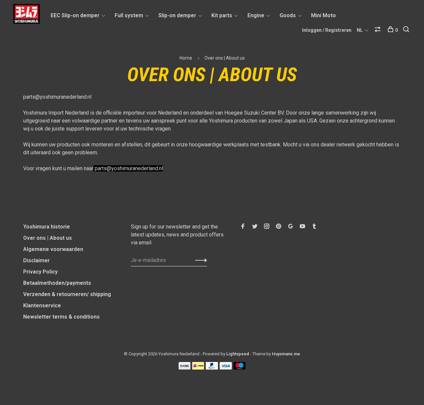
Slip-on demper (177, 15)
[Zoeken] (407, 30)
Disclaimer (36, 260)
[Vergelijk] (378, 30)
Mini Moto (323, 15)
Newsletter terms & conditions (61, 317)
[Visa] (226, 368)
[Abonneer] (199, 260)
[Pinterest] (278, 227)
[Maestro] (240, 368)
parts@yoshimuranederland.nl (57, 97)
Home (186, 58)
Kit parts (221, 15)
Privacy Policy (40, 272)
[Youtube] (302, 227)
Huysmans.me (286, 353)
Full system (129, 15)
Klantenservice (42, 305)
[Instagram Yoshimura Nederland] (266, 227)
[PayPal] (212, 368)
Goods (288, 15)
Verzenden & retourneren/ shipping (67, 294)
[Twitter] (254, 227)
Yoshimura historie (46, 227)
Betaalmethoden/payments (57, 283)
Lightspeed (237, 353)
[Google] (290, 227)
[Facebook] (242, 227)
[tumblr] (314, 227)
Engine (255, 15)
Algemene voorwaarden (53, 249)
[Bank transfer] (185, 368)
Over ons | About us (224, 58)
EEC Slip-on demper (75, 15)
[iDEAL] (198, 368)
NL (360, 30)
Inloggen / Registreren (326, 30)
